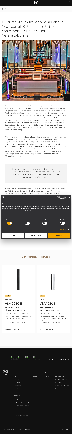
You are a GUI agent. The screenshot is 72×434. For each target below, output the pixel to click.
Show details (63, 229)
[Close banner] (69, 197)
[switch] (27, 223)
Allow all (59, 235)
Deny (13, 235)
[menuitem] (16, 376)
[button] (28, 103)
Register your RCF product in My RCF (57, 359)
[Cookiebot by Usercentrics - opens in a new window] (58, 197)
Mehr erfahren (10, 329)
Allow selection (36, 235)
